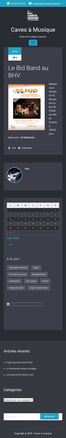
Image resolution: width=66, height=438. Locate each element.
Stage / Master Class (39, 288)
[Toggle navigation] (33, 43)
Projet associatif (16, 288)
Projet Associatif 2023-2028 (19, 362)
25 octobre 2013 (15, 49)
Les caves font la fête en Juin (19, 374)
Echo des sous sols (17, 274)
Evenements (27, 148)
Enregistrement (38, 274)
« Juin (10, 244)
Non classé (31, 281)
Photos (45, 281)
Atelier (36, 267)
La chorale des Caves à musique (21, 368)
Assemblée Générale (18, 267)
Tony (14, 148)
